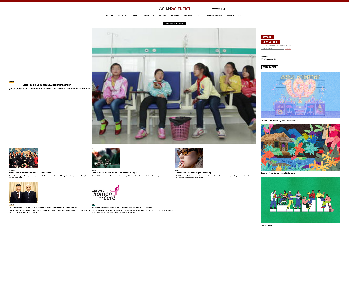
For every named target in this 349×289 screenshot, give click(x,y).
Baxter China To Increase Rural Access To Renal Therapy (30, 173)
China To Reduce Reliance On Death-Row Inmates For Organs (114, 173)
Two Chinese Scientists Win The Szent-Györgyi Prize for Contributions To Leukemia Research (44, 207)
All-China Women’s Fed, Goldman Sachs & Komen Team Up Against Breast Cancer (122, 207)
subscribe (216, 9)
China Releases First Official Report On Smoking (193, 173)
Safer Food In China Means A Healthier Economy (47, 84)
